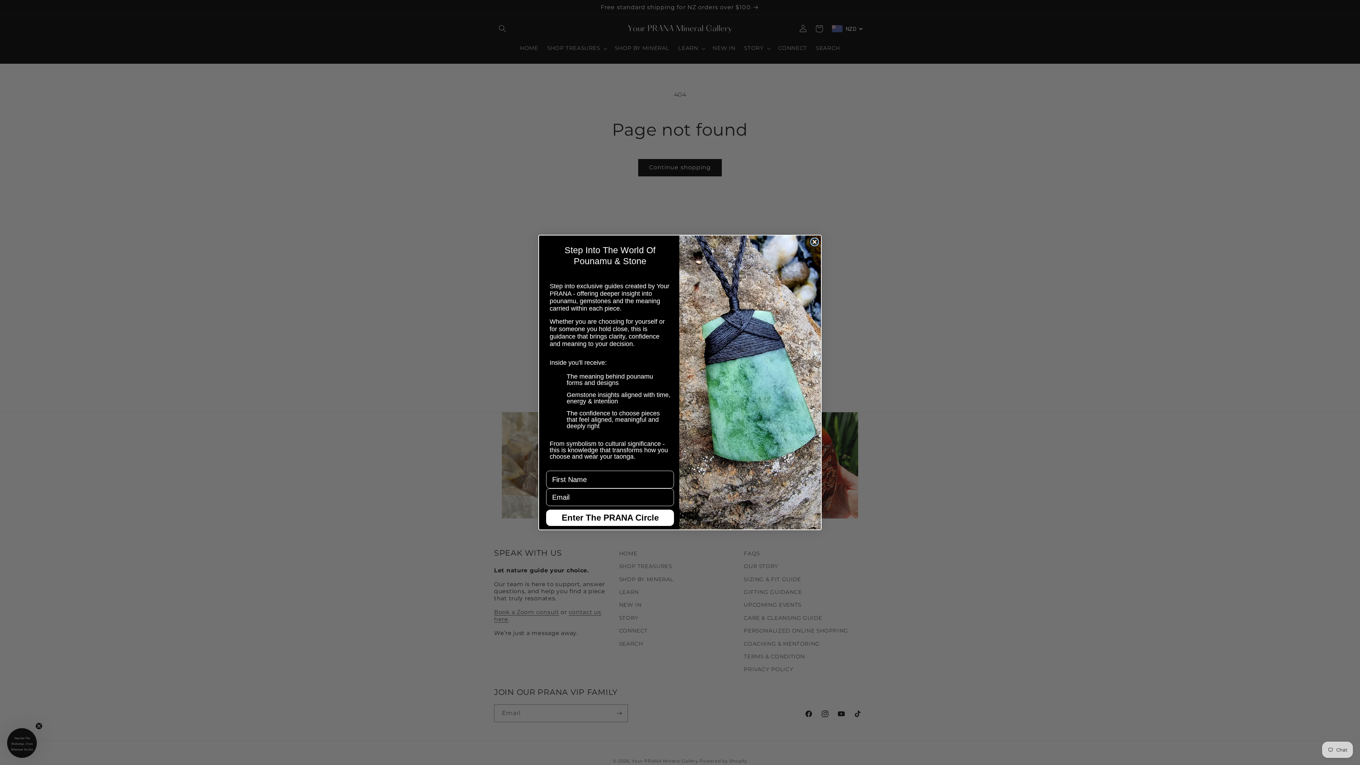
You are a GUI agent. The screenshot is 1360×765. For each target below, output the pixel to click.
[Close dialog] (814, 241)
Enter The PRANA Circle (610, 517)
